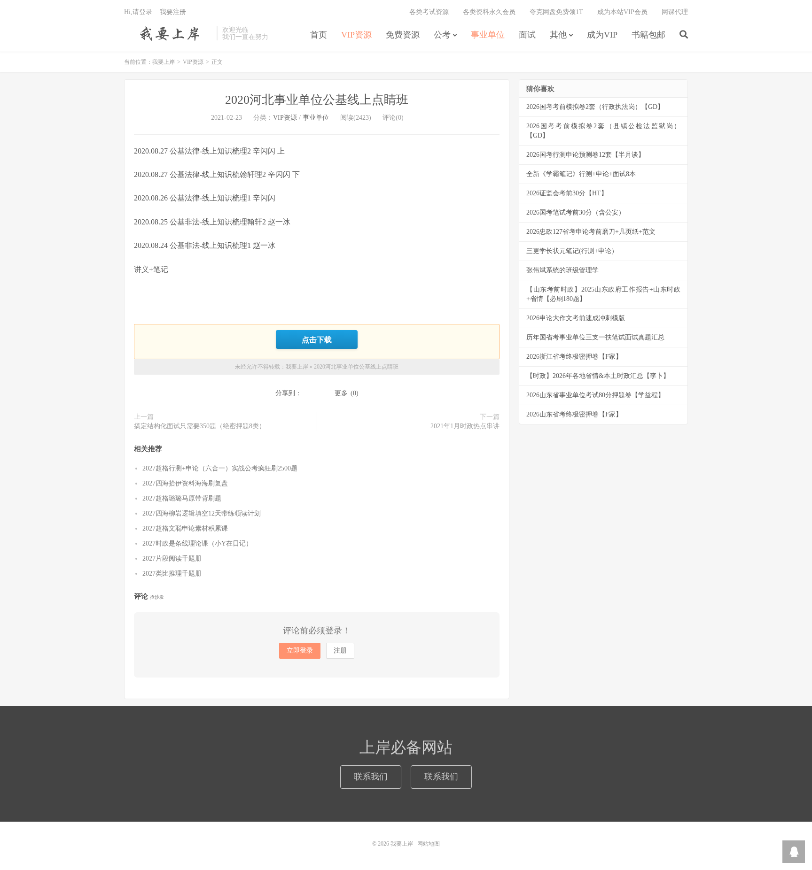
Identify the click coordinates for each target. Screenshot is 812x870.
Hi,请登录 (138, 11)
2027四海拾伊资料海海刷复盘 (185, 483)
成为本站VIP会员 (622, 11)
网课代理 (675, 11)
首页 (318, 34)
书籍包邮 (648, 34)
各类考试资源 (429, 11)
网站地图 (428, 843)
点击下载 (317, 339)
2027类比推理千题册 (172, 573)
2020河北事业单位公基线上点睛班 (316, 100)
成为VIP (602, 34)
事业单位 (488, 34)
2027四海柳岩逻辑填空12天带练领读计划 (201, 513)
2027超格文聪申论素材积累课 (185, 528)
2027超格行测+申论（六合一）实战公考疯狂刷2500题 (219, 468)
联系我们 (371, 776)
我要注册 (173, 11)
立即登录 (300, 650)
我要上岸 (168, 33)
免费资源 (403, 34)
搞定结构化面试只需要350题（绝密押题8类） (199, 426)
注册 (340, 650)
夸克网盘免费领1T (556, 11)
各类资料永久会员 (489, 11)
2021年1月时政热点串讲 (465, 426)
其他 (558, 34)
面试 (527, 34)
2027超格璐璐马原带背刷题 (181, 498)
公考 (442, 34)
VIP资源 (356, 34)
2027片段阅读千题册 (172, 558)
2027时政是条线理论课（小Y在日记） (197, 543)
